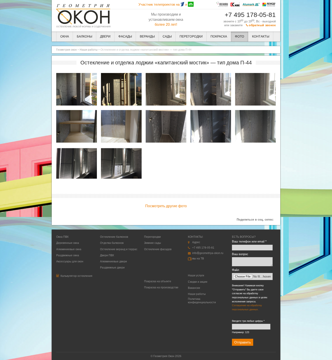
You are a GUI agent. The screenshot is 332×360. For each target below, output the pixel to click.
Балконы (84, 36)
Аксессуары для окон (69, 261)
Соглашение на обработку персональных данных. (247, 307)
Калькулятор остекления (76, 276)
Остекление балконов (114, 236)
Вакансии (194, 287)
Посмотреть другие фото (166, 206)
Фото (239, 36)
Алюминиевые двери (113, 261)
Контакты (260, 36)
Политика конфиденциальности (202, 300)
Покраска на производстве (161, 287)
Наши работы (89, 49)
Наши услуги (196, 275)
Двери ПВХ (107, 255)
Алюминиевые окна (68, 249)
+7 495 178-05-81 (250, 14)
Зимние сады (152, 243)
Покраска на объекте (157, 281)
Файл (235, 270)
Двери (105, 36)
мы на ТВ (198, 258)
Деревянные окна (67, 243)
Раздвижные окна (67, 255)
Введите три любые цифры (248, 321)
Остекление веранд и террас (118, 249)
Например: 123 (240, 332)
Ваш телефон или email (249, 241)
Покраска (218, 36)
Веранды (147, 36)
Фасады (125, 36)
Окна (64, 36)
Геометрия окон (66, 49)
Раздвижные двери (112, 267)
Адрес (196, 242)
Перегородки (191, 36)
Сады (167, 36)
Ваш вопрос (240, 254)
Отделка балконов (112, 243)
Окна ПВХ (62, 236)
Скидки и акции (197, 281)
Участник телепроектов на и (163, 4)
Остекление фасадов (157, 249)
